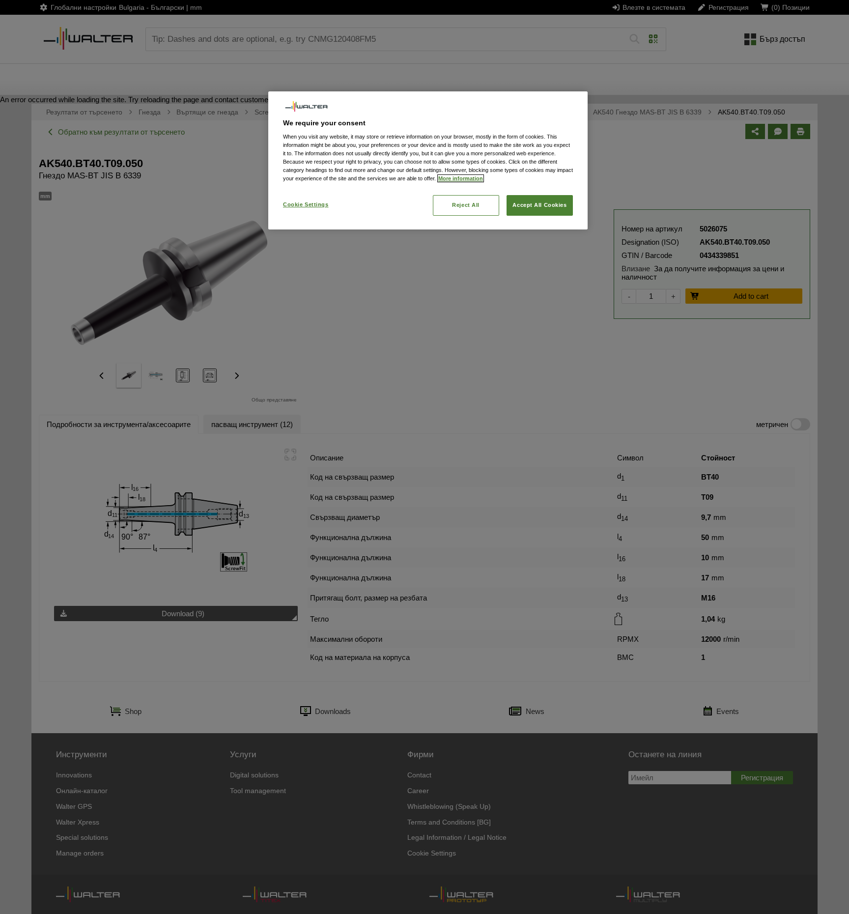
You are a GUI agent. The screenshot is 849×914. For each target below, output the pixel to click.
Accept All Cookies (539, 205)
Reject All (466, 205)
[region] (428, 160)
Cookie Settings (306, 204)
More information (460, 178)
